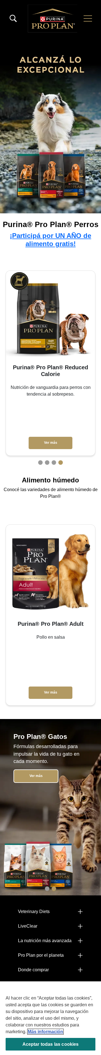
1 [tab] (40, 462)
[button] (88, 18)
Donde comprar (33, 969)
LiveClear (27, 926)
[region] (50, 1018)
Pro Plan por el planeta (41, 955)
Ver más (50, 436)
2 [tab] (47, 462)
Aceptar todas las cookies (50, 1044)
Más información (45, 1031)
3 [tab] (54, 462)
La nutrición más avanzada (45, 940)
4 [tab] (60, 462)
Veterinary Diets (34, 911)
